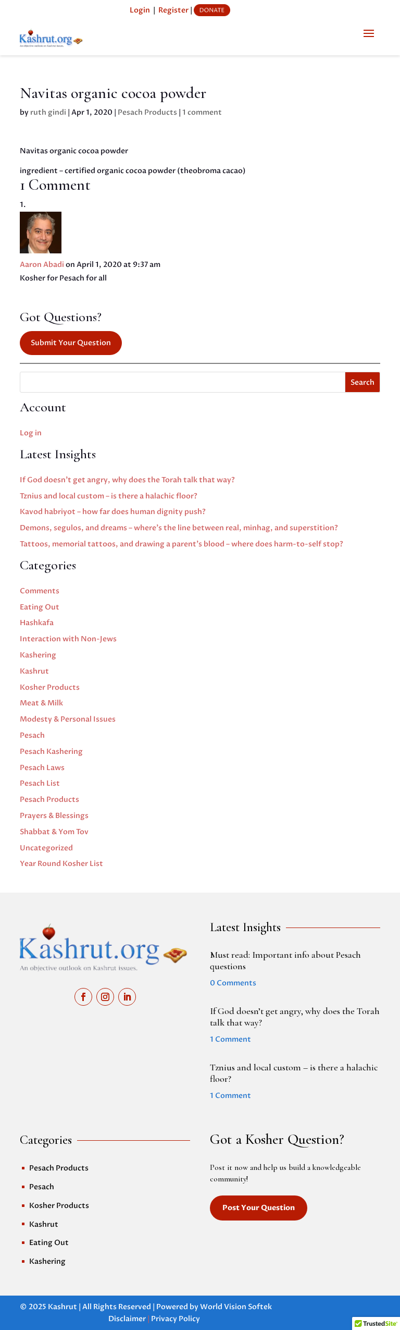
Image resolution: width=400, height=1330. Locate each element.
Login (140, 10)
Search (362, 382)
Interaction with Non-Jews (68, 639)
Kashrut (34, 671)
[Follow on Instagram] (105, 997)
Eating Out (39, 607)
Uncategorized (46, 848)
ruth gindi (48, 112)
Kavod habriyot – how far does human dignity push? (113, 512)
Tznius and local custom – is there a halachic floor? (108, 496)
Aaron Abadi (42, 265)
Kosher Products (50, 687)
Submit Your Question (71, 343)
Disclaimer (127, 1319)
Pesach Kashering (51, 751)
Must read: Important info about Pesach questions (285, 960)
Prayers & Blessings (54, 816)
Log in (31, 433)
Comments (39, 591)
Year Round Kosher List (61, 864)
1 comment (202, 112)
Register (173, 10)
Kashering (38, 655)
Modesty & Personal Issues (68, 719)
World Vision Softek (236, 1307)
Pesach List (40, 783)
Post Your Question (258, 1208)
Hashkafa (37, 623)
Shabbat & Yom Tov (54, 832)
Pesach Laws (42, 768)
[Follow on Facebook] (83, 997)
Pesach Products (147, 112)
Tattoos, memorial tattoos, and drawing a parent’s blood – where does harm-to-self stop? (181, 544)
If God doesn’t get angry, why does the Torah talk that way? (127, 480)
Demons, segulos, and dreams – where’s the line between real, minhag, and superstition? (179, 528)
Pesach (32, 735)
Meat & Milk (41, 703)
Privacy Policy (175, 1319)
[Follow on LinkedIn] (127, 997)
